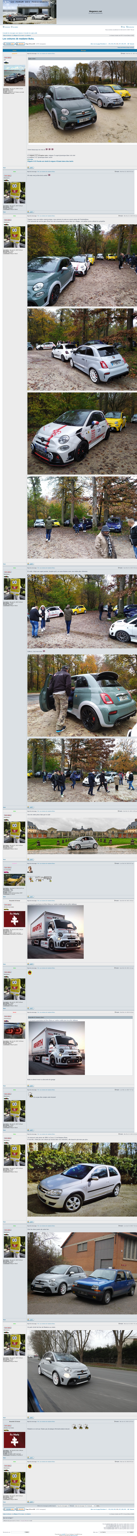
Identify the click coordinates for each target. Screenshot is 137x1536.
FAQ (123, 27)
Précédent (103, 43)
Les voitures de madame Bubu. (18, 39)
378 (122, 43)
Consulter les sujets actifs (30, 33)
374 (112, 43)
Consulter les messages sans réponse (13, 33)
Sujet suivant (130, 47)
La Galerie (28, 35)
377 (120, 43)
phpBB (63, 1534)
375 (115, 43)
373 (109, 43)
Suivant (132, 43)
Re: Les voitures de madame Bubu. (46, 53)
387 (128, 43)
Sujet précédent (122, 47)
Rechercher (131, 27)
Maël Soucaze (74, 1535)
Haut (4, 167)
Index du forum (7, 35)
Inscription (15, 27)
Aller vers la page (95, 43)
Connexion (7, 27)
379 (125, 43)
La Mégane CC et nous (18, 35)
